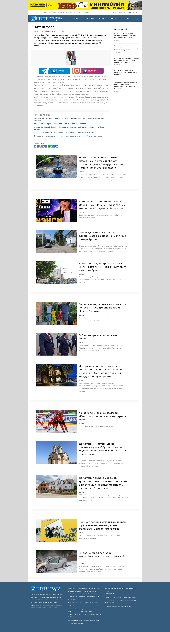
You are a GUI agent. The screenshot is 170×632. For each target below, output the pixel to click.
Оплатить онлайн (82, 12)
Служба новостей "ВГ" (49, 31)
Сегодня (36, 31)
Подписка (52, 12)
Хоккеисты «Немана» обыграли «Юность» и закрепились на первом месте (102, 416)
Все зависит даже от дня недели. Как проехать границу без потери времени (126, 48)
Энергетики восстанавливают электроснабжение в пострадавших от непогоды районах (126, 85)
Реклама (44, 12)
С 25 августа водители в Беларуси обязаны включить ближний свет (125, 72)
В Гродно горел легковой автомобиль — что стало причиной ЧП (101, 556)
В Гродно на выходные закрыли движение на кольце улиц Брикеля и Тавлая (126, 60)
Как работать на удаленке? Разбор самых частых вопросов (60, 124)
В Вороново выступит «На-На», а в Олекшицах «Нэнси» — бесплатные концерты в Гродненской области (102, 205)
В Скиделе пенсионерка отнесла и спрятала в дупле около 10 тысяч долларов (68, 136)
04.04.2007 (62, 31)
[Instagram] (130, 12)
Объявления (70, 12)
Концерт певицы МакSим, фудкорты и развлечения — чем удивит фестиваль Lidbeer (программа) (102, 525)
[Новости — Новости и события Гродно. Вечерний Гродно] (46, 18)
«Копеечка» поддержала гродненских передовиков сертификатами (64, 132)
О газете (36, 12)
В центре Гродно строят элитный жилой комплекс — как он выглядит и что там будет (102, 267)
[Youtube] (136, 12)
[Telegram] (128, 12)
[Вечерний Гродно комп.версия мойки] (85, 5)
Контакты (61, 12)
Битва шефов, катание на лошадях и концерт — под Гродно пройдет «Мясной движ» (102, 308)
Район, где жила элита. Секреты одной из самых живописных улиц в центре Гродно (102, 236)
